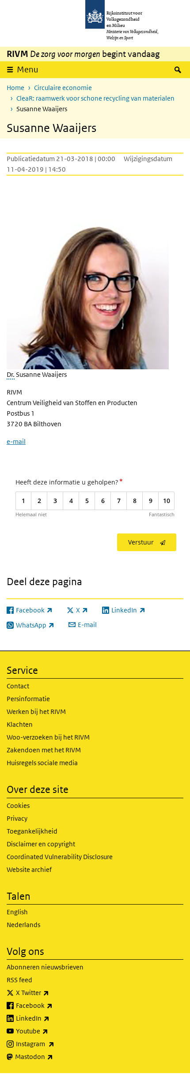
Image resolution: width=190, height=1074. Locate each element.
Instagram (54, 1043)
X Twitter (52, 992)
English (17, 912)
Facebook (53, 1005)
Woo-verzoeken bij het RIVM (48, 737)
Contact (18, 686)
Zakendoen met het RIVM (44, 750)
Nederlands (23, 924)
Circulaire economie (63, 87)
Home (15, 87)
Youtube (51, 1030)
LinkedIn (52, 1018)
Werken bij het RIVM (36, 711)
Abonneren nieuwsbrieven (45, 967)
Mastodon (53, 1056)
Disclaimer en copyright (41, 844)
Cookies (18, 805)
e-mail (16, 441)
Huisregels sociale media (42, 763)
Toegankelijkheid (32, 831)
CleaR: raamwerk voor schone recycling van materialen (95, 98)
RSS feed (19, 980)
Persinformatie (28, 699)
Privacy (17, 818)
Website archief (29, 869)
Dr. (11, 374)
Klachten (20, 724)
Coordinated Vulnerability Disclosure (60, 856)
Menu (27, 69)
